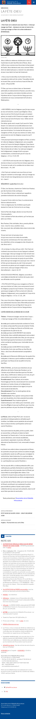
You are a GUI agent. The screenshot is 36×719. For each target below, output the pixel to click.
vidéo (21, 621)
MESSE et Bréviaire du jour (11, 624)
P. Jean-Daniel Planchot (16, 15)
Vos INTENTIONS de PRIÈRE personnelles (15, 589)
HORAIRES (4, 650)
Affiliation (6, 598)
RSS (6, 691)
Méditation (4, 8)
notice (9, 547)
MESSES (5, 594)
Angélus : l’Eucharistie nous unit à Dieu (12, 521)
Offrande (5, 605)
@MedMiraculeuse (8, 645)
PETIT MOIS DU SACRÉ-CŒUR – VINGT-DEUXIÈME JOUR (16, 513)
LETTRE (5, 612)
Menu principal (33, 2)
